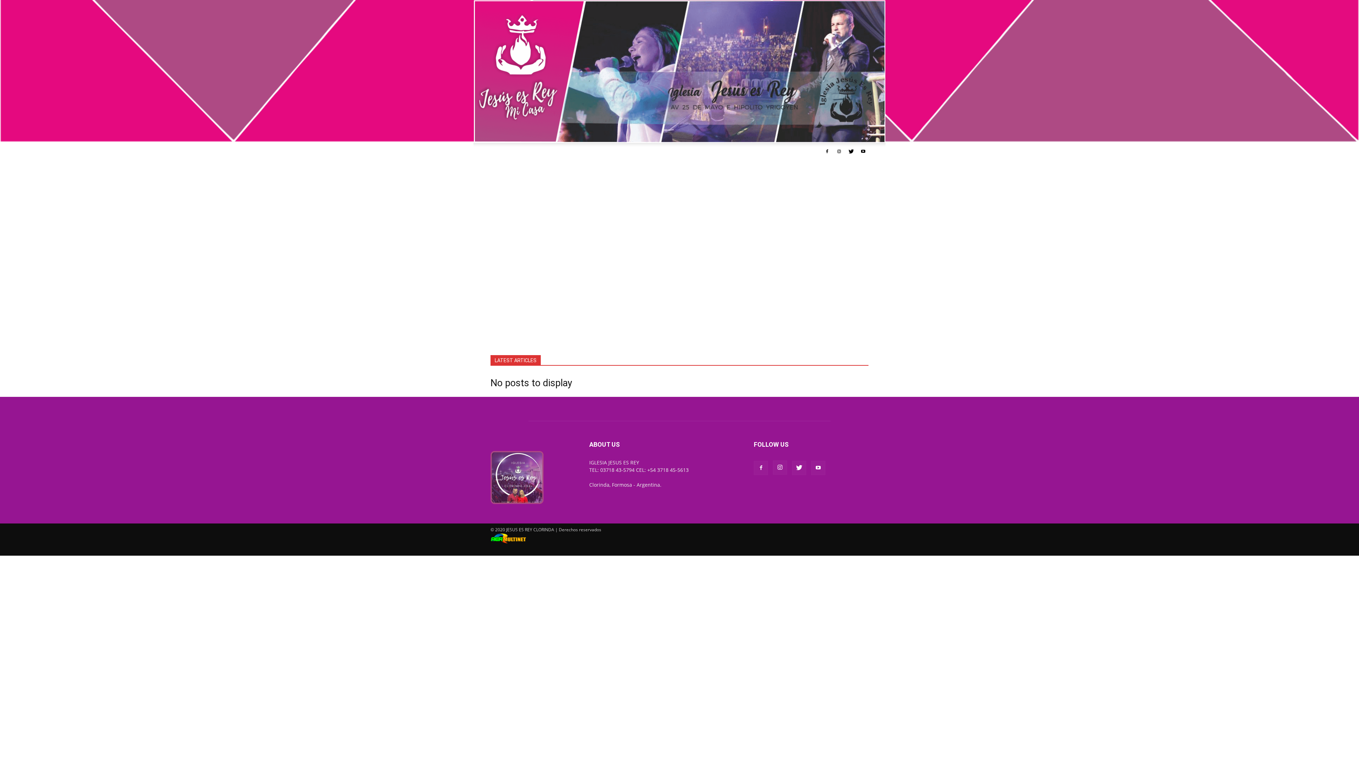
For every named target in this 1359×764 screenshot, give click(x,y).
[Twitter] (851, 151)
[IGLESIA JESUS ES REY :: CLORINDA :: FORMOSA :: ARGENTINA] (679, 71)
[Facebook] (827, 151)
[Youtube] (863, 151)
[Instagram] (839, 151)
